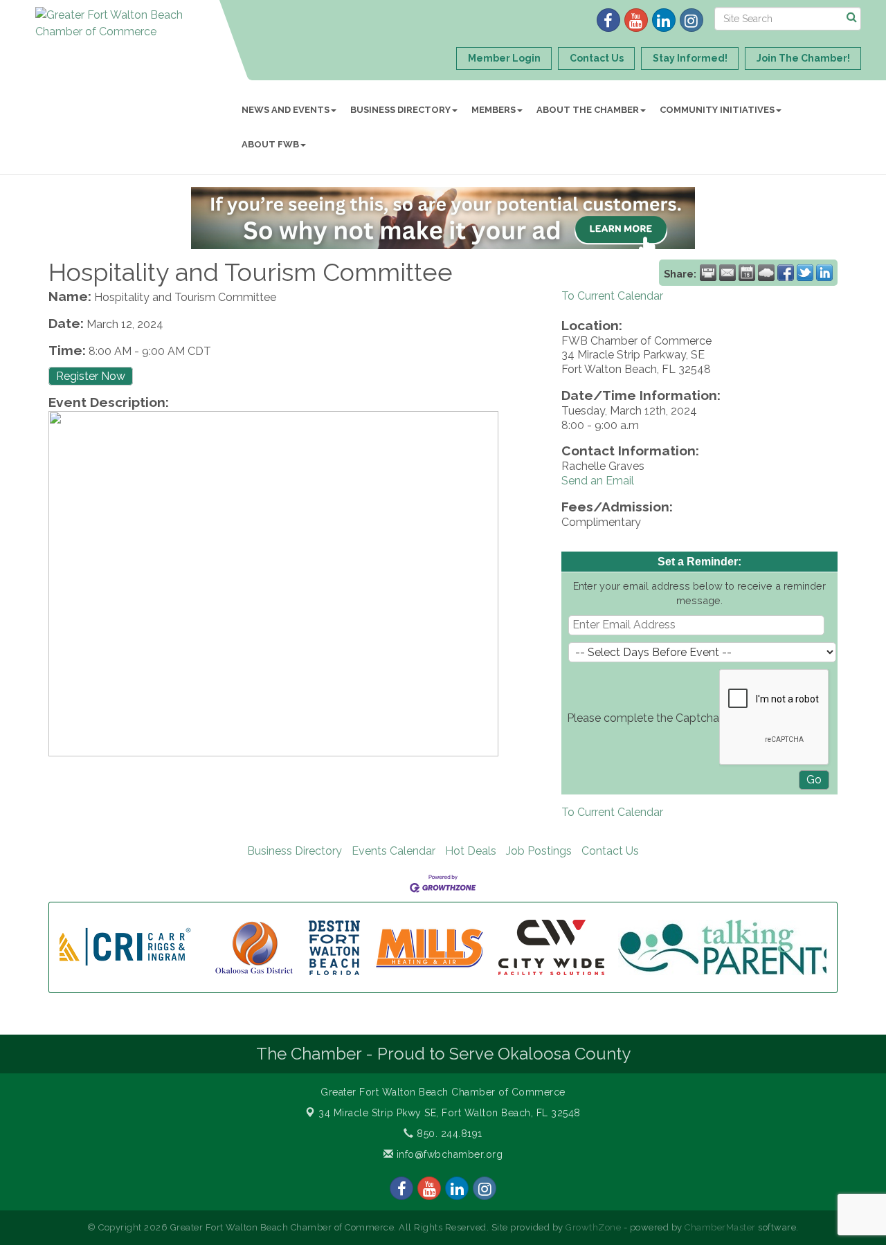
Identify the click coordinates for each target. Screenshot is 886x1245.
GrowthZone (593, 1227)
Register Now (90, 376)
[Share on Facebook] (785, 272)
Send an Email (597, 480)
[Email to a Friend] (727, 272)
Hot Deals (470, 850)
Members (493, 109)
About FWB (270, 144)
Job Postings (539, 850)
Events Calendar (393, 850)
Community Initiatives (717, 109)
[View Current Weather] (766, 272)
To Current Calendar (612, 295)
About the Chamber (587, 109)
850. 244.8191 (448, 1133)
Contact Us (610, 850)
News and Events (285, 109)
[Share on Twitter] (805, 272)
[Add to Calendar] (747, 272)
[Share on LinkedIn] (824, 272)
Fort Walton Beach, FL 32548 (449, 1112)
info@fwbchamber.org (448, 1154)
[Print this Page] (708, 272)
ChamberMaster (720, 1227)
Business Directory (400, 109)
